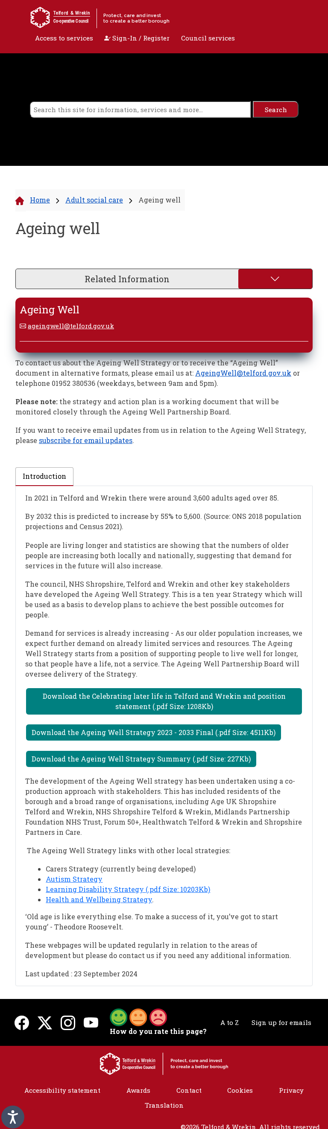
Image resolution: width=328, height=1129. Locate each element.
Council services (208, 38)
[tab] (44, 476)
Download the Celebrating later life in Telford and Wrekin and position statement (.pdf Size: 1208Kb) (164, 701)
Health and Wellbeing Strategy (99, 899)
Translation (164, 1105)
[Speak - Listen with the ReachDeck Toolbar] (12, 1117)
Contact (189, 1090)
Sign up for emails (281, 1022)
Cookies (240, 1090)
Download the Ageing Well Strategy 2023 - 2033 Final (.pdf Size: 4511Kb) (153, 732)
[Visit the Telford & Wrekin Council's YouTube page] (90, 1023)
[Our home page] (164, 1063)
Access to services (64, 38)
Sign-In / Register (140, 38)
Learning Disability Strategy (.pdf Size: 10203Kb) (128, 889)
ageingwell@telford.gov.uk (71, 325)
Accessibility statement (62, 1090)
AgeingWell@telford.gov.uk (243, 372)
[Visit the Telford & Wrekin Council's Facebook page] (21, 1023)
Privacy (291, 1090)
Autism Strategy (74, 878)
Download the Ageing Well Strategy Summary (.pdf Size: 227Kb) (141, 758)
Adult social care (94, 199)
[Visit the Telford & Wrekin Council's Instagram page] (67, 1023)
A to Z (229, 1022)
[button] (138, 1016)
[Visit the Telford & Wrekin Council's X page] (44, 1023)
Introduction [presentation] (44, 476)
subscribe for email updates (85, 440)
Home (40, 199)
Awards (138, 1090)
